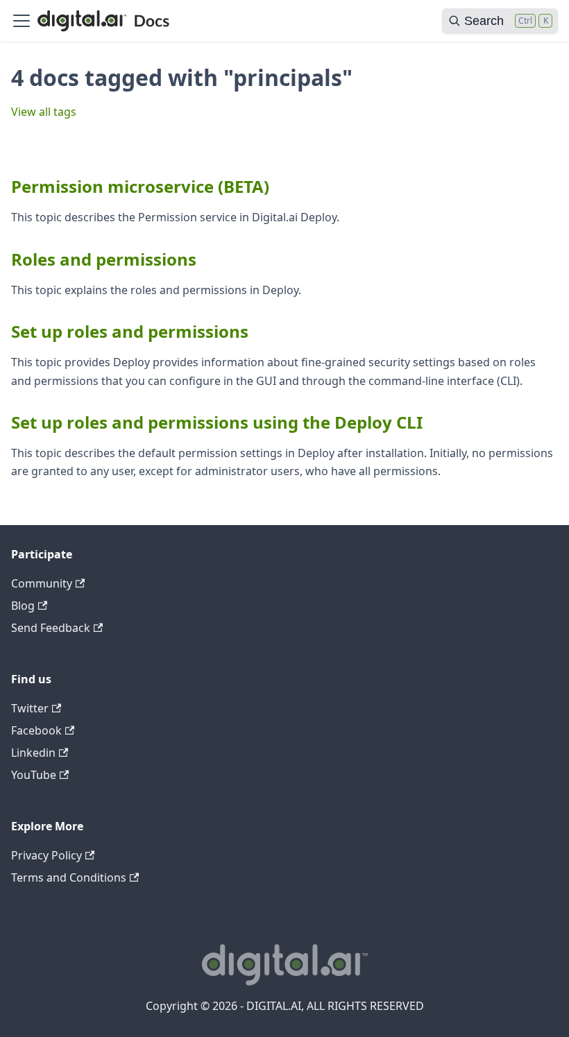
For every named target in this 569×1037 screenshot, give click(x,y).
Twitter (30, 708)
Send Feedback (50, 627)
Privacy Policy (46, 855)
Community (41, 583)
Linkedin (33, 752)
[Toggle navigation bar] (21, 20)
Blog (23, 605)
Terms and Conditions (68, 877)
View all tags (43, 111)
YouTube (33, 774)
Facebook (36, 730)
